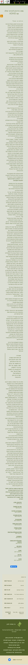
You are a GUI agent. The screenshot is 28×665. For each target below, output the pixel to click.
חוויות (20, 559)
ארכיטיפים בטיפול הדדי (19, 594)
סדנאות (22, 585)
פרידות (20, 554)
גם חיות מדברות (17, 515)
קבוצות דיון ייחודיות (17, 511)
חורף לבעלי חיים (20, 599)
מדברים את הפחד (17, 523)
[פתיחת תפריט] (27, 4)
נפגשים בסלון (21, 603)
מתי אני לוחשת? (17, 506)
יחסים (20, 550)
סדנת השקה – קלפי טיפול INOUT (18, 612)
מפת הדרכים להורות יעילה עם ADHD (14, 12)
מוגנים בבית (18, 519)
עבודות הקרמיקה (20, 590)
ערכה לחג (22, 607)
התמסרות (19, 536)
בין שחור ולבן (11, 624)
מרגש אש (19, 546)
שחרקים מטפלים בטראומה (15, 532)
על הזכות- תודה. (17, 502)
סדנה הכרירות (21, 581)
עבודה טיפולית (18, 528)
